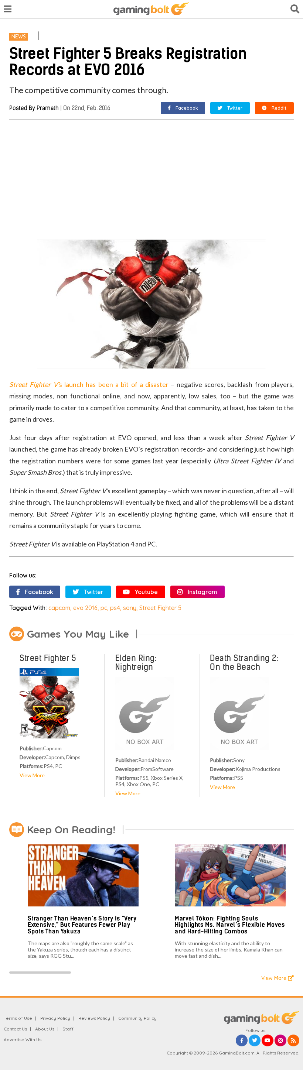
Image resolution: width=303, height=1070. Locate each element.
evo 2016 (85, 607)
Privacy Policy (55, 1018)
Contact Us (15, 1029)
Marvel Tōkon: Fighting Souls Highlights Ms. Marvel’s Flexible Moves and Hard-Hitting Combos (230, 925)
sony (129, 607)
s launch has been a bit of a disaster (88, 384)
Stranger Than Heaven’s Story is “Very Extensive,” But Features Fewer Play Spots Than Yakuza (82, 925)
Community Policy (137, 1018)
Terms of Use (18, 1018)
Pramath (48, 108)
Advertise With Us (22, 1039)
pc (104, 607)
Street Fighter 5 (160, 607)
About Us (44, 1029)
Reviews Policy (94, 1018)
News (18, 36)
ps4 (115, 607)
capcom (59, 607)
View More (32, 775)
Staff (68, 1029)
